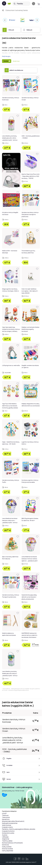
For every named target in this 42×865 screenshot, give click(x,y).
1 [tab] (17, 807)
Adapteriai (5, 839)
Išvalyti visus (16, 61)
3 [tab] (24, 807)
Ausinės (4, 835)
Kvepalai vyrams (7, 827)
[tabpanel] (21, 795)
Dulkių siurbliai (6, 847)
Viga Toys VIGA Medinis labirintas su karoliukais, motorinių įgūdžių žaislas (10, 406)
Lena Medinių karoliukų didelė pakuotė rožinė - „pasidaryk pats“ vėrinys (9, 138)
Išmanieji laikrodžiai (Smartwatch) (13, 821)
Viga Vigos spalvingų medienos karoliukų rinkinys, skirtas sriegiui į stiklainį (11, 329)
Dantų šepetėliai (7, 851)
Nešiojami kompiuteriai (9, 823)
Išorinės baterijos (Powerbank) (12, 843)
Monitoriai (5, 845)
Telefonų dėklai (7, 841)
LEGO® (4, 813)
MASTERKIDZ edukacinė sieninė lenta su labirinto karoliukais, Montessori (29, 635)
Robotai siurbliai (7, 849)
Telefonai (5, 815)
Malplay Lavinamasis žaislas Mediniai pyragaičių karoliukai (30, 329)
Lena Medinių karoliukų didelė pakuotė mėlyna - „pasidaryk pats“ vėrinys (9, 673)
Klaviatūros (5, 819)
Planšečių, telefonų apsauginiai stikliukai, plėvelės (18, 829)
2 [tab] (20, 807)
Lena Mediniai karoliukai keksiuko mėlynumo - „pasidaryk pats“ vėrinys (9, 520)
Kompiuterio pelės (8, 833)
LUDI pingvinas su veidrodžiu (11, 365)
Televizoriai (6, 817)
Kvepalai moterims (8, 831)
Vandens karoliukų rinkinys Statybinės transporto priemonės (30, 214)
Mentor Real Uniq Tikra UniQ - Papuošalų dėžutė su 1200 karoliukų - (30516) (30, 176)
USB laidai (5, 837)
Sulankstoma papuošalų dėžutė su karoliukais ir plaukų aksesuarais (29, 597)
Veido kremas (6, 825)
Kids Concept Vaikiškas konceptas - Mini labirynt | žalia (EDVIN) (30, 291)
